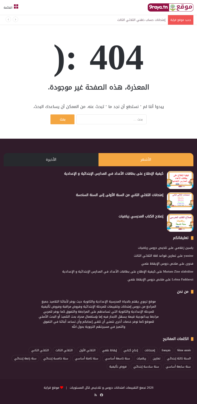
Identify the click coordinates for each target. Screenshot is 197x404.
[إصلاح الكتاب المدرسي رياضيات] (180, 223)
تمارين (156, 358)
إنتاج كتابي (130, 350)
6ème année (184, 350)
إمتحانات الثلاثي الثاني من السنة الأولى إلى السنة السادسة (119, 195)
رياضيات (141, 358)
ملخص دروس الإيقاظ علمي (159, 264)
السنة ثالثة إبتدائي (179, 358)
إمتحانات (150, 350)
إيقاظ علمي (109, 350)
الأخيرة (51, 159)
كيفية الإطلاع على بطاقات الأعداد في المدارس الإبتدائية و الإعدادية (113, 173)
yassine (188, 256)
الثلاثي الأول (87, 350)
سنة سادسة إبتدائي (146, 366)
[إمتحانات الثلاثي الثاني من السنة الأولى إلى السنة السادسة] (180, 201)
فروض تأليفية (118, 366)
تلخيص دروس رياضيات (152, 248)
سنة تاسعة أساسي (117, 358)
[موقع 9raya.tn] (170, 7)
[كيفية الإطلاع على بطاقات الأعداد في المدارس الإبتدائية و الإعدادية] (180, 180)
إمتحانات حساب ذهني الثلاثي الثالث (141, 20)
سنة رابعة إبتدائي (25, 358)
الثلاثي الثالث (64, 350)
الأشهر (146, 159)
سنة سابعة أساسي (178, 366)
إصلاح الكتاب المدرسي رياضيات (141, 216)
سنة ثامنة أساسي (86, 358)
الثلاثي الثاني (40, 350)
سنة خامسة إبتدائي (55, 358)
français (166, 350)
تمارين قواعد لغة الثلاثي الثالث (155, 256)
